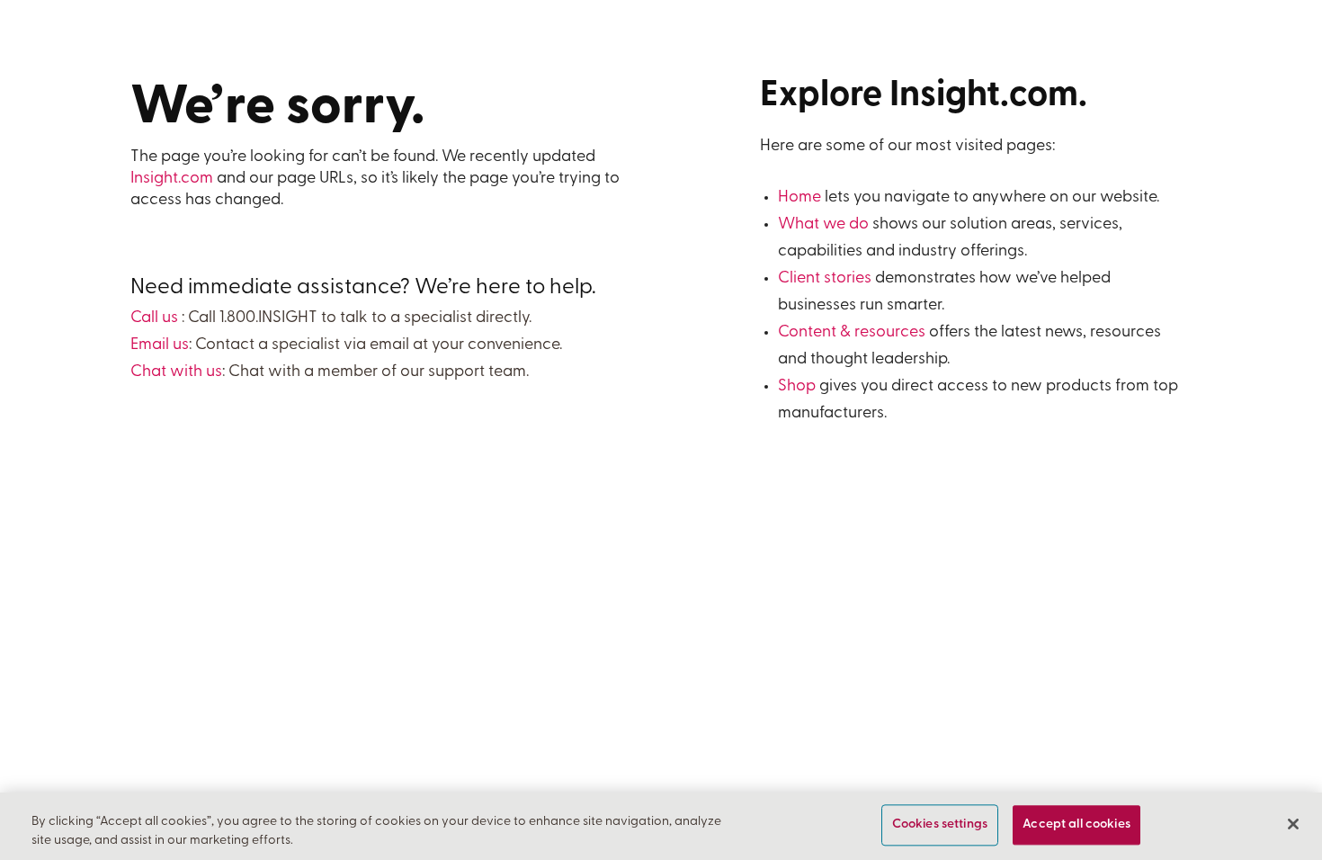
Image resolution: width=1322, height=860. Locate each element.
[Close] (1293, 824)
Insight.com (171, 179)
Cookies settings (939, 825)
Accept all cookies (1076, 825)
